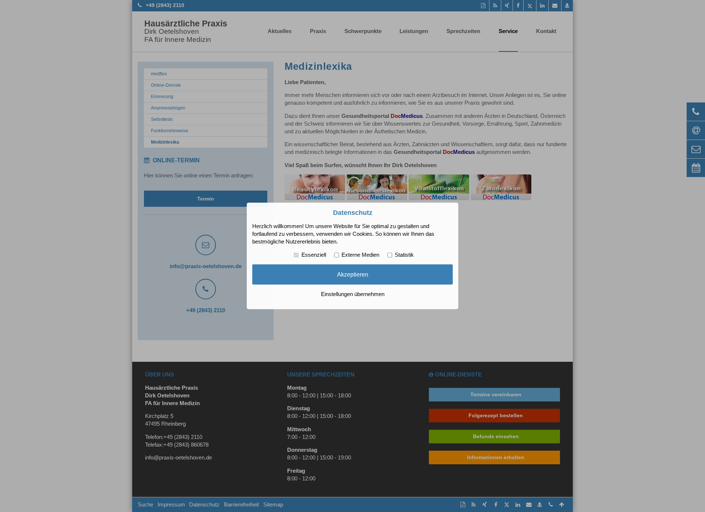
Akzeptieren (352, 274)
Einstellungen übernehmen (352, 294)
